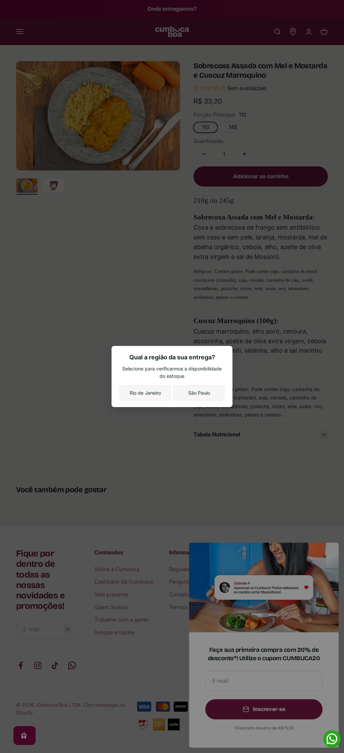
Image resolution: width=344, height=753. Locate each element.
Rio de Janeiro (145, 393)
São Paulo (199, 393)
